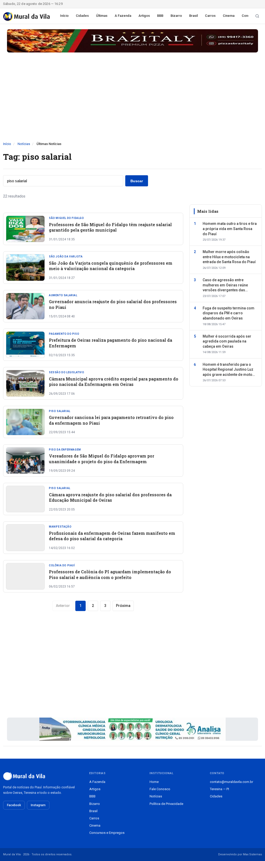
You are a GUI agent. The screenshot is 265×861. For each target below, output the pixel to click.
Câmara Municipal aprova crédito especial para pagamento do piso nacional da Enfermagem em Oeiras (113, 381)
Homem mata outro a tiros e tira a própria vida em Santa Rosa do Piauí (230, 229)
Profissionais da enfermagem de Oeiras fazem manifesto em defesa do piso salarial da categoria (112, 536)
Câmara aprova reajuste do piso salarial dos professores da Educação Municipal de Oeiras (110, 497)
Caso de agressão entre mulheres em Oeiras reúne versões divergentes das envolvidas (225, 285)
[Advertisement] (132, 102)
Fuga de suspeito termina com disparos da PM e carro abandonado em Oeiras (228, 313)
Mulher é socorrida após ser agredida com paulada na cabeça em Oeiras (227, 341)
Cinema (228, 16)
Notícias (24, 144)
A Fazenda (123, 16)
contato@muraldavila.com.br (231, 782)
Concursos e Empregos (106, 833)
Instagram (38, 805)
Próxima (123, 606)
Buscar (136, 181)
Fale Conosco (160, 789)
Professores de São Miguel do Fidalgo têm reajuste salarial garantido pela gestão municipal (110, 227)
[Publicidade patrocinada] (132, 40)
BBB (160, 16)
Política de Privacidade (166, 804)
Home (154, 782)
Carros (210, 16)
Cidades (82, 16)
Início (64, 16)
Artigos (144, 16)
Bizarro (176, 16)
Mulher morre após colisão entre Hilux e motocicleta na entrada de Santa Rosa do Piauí (229, 257)
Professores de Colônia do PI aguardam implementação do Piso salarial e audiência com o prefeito (110, 574)
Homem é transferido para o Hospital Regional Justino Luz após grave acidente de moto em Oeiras (228, 369)
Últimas (101, 16)
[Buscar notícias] (257, 16)
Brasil (193, 16)
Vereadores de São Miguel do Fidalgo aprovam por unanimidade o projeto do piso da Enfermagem (101, 458)
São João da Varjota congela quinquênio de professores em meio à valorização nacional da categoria (110, 265)
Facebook (14, 805)
